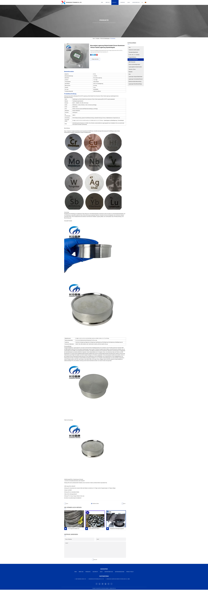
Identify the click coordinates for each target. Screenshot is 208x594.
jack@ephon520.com (112, 588)
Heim (102, 2)
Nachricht (122, 2)
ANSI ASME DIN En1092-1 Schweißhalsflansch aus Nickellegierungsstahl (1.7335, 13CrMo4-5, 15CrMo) (95, 529)
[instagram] (108, 584)
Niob (129, 74)
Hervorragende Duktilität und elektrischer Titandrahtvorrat (73, 529)
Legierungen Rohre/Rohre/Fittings (135, 83)
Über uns (107, 2)
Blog (129, 2)
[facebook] (97, 584)
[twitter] (102, 584)
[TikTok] (111, 584)
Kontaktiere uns (135, 2)
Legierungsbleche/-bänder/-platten (135, 66)
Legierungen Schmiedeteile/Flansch (136, 79)
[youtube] (105, 584)
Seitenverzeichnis (119, 571)
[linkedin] (99, 584)
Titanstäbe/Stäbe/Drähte (133, 52)
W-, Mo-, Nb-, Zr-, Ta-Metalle (134, 54)
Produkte (114, 2)
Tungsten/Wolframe (132, 57)
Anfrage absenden (95, 59)
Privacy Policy (130, 571)
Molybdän (130, 71)
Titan (130, 47)
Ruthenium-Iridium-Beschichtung (135, 81)
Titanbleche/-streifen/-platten (134, 49)
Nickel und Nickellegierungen (134, 64)
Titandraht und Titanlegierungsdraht (117, 528)
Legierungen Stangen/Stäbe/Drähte (135, 76)
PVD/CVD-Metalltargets (104, 38)
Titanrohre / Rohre (132, 69)
